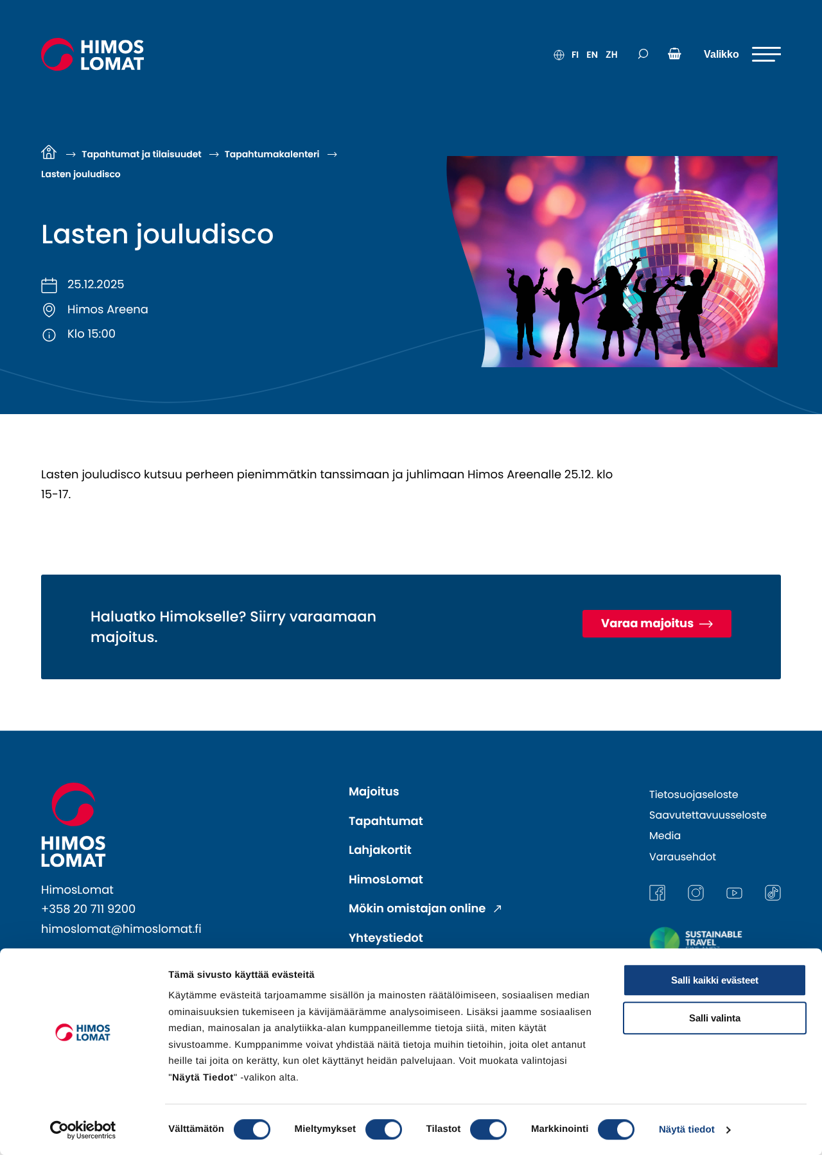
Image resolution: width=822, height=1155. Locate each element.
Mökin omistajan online (419, 909)
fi (575, 54)
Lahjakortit (380, 850)
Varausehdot (682, 856)
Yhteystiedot (386, 938)
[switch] (383, 1129)
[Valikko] (742, 54)
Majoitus (374, 792)
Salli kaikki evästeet (714, 980)
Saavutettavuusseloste (708, 815)
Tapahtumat (386, 821)
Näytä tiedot (687, 1129)
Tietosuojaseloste (694, 794)
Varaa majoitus (648, 624)
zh (612, 54)
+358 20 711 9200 (88, 909)
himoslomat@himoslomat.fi (121, 929)
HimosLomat (386, 880)
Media (665, 835)
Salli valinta (714, 1017)
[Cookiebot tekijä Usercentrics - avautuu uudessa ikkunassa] (83, 1130)
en (592, 54)
